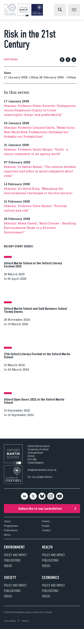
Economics (50, 577)
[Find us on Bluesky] (42, 496)
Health (47, 547)
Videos (8, 566)
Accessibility (10, 620)
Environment (14, 547)
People (46, 526)
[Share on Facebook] (62, 60)
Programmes (11, 526)
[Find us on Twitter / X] (33, 496)
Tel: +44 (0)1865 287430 (40, 477)
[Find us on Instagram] (50, 496)
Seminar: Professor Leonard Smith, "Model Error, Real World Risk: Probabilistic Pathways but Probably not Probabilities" (39, 132)
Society (10, 577)
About (7, 521)
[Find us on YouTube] (59, 496)
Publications (11, 530)
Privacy (25, 620)
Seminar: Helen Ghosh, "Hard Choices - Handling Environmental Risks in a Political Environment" (40, 227)
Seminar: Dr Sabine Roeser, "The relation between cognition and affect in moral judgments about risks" (40, 171)
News (7, 534)
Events (46, 521)
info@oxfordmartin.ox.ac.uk (42, 469)
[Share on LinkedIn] (73, 60)
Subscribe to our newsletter (40, 508)
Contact (46, 530)
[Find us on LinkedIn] (24, 496)
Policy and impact (15, 555)
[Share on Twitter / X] (68, 60)
